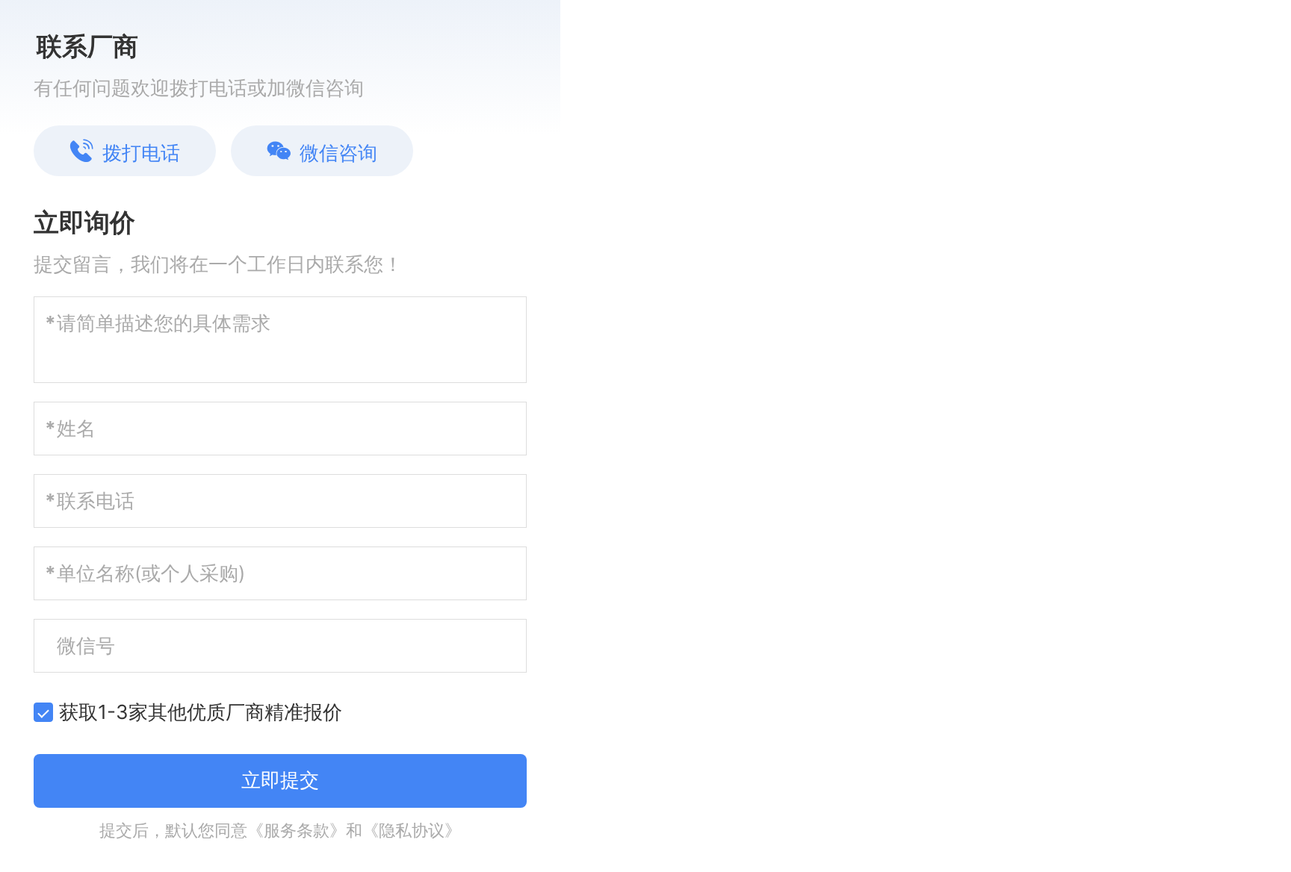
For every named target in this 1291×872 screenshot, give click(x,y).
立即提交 (280, 779)
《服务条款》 (296, 830)
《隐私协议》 (411, 830)
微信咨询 (338, 152)
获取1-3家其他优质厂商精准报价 (200, 711)
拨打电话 (141, 152)
